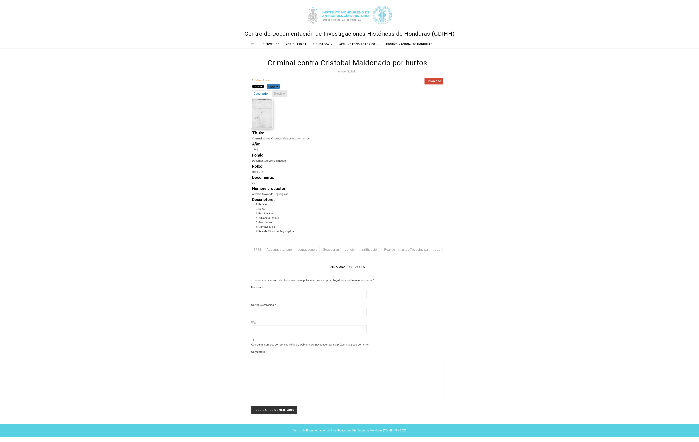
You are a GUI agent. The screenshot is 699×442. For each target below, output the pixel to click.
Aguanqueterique (279, 249)
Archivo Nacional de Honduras (409, 44)
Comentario (259, 352)
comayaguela (307, 249)
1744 (257, 249)
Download (434, 81)
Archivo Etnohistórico (357, 44)
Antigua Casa (296, 44)
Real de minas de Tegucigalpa (406, 249)
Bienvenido (271, 44)
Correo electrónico (263, 305)
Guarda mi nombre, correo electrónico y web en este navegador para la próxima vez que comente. (310, 344)
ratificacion (370, 249)
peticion (350, 249)
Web (253, 322)
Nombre (257, 287)
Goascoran (331, 249)
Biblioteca (321, 44)
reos (437, 249)
